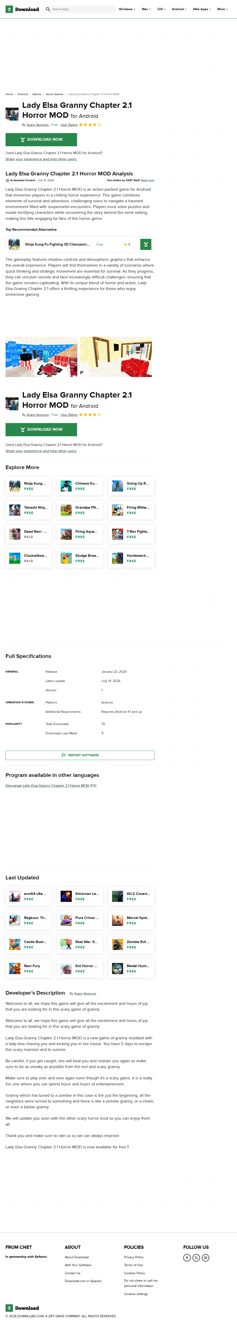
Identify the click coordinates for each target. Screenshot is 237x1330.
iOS (160, 9)
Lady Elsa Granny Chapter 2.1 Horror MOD (77, 110)
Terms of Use (133, 1265)
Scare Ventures (85, 994)
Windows (126, 9)
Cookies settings (136, 1294)
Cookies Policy (134, 1273)
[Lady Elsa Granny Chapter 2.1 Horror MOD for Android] (12, 114)
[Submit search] (48, 9)
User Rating (69, 125)
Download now (45, 139)
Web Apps (200, 9)
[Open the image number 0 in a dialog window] (41, 357)
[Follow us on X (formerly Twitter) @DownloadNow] (196, 1257)
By (35, 125)
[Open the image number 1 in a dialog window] (116, 357)
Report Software (83, 755)
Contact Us (73, 1273)
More (221, 9)
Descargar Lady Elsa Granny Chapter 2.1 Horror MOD (47, 786)
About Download (77, 1257)
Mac (145, 9)
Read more (147, 180)
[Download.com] (22, 9)
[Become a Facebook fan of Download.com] (187, 1257)
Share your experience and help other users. (41, 159)
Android (178, 9)
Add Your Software (78, 1265)
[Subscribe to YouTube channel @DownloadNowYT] (205, 1257)
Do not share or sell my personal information (141, 1283)
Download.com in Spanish (83, 1281)
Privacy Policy (133, 1257)
